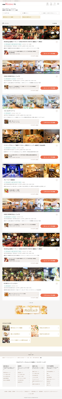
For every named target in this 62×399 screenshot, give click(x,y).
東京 (31, 357)
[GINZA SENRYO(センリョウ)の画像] (31, 67)
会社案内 (5, 391)
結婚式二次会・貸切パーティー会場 (23, 357)
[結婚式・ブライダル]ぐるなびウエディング (9, 357)
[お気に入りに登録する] (56, 42)
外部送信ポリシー (27, 391)
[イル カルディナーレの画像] (31, 101)
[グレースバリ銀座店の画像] (31, 171)
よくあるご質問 (31, 393)
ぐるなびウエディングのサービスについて (50, 391)
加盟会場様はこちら (34, 391)
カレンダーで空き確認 (50, 53)
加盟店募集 (41, 391)
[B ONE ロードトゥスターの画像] (31, 274)
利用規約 (9, 391)
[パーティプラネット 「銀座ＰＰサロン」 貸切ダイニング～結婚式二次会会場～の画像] (31, 136)
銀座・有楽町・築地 (36, 357)
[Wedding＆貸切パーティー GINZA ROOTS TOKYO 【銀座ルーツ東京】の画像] (31, 32)
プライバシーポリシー (20, 391)
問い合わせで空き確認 (50, 122)
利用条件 (13, 391)
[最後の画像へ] (57, 32)
